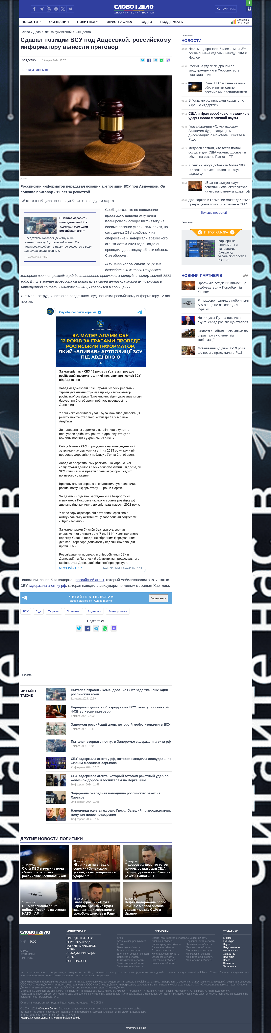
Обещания (59, 22)
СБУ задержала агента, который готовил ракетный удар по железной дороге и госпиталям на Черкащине (119, 780)
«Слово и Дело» (47, 1008)
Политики (86, 22)
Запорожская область (130, 966)
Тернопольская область (200, 941)
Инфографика (119, 22)
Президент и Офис (79, 938)
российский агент (89, 580)
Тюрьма (54, 611)
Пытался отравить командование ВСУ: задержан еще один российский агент (73, 224)
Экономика (229, 966)
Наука (226, 944)
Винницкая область (128, 947)
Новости (30, 22)
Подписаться (158, 598)
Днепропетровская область (133, 953)
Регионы (162, 931)
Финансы (228, 963)
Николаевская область (165, 953)
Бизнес (227, 937)
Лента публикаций (58, 32)
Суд (38, 611)
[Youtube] (48, 8)
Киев (120, 937)
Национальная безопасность (231, 949)
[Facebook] (34, 8)
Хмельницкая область (199, 950)
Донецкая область (128, 956)
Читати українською (34, 69)
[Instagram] (56, 8)
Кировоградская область (166, 944)
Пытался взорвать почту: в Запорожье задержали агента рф (121, 743)
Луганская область (163, 947)
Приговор (74, 611)
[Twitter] (63, 8)
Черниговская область (199, 956)
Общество (83, 32)
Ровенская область (163, 963)
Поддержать (171, 22)
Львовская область (163, 950)
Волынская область (129, 950)
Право (226, 960)
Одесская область (163, 956)
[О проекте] (249, 3)
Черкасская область (198, 953)
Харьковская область (199, 944)
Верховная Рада (78, 942)
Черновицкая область (199, 960)
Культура (228, 941)
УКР (225, 8)
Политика (228, 956)
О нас (24, 950)
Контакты (27, 954)
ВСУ (26, 611)
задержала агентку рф (47, 586)
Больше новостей (214, 212)
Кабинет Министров (81, 945)
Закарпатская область (130, 963)
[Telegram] (41, 8)
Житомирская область (130, 960)
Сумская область (196, 937)
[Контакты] (249, 8)
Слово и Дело (30, 32)
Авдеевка (94, 611)
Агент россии (117, 611)
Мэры (70, 957)
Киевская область (162, 941)
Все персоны (76, 961)
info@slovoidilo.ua (135, 1027)
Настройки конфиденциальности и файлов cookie (50, 1017)
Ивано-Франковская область (169, 937)
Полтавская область (164, 960)
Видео (146, 22)
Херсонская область (198, 947)
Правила (26, 958)
